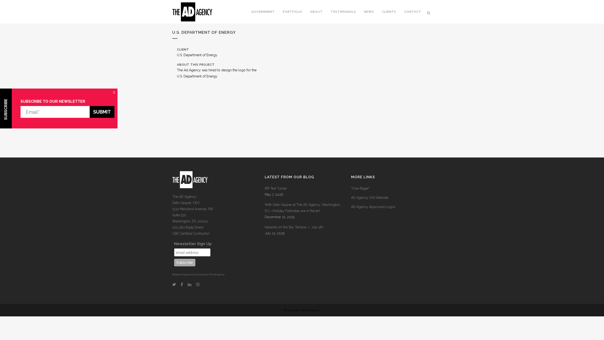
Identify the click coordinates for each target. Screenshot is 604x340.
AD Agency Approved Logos (373, 207)
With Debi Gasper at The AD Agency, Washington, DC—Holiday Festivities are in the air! (303, 208)
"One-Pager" (360, 188)
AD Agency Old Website (369, 198)
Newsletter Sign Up (193, 244)
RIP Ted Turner (276, 188)
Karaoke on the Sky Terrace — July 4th (294, 227)
